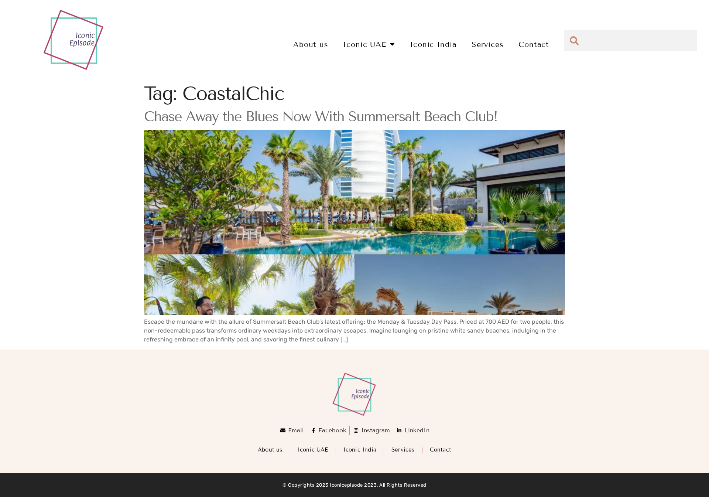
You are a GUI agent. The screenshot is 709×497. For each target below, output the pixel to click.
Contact (533, 44)
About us (310, 44)
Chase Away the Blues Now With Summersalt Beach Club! (320, 116)
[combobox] (630, 40)
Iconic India (433, 44)
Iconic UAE (364, 44)
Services (488, 44)
